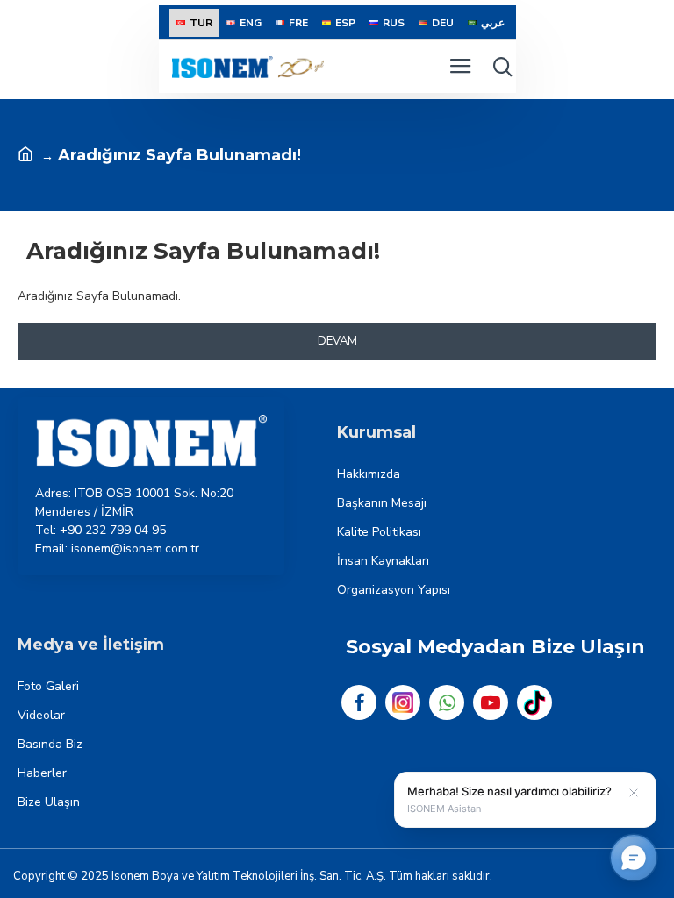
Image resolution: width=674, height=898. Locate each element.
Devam (337, 341)
